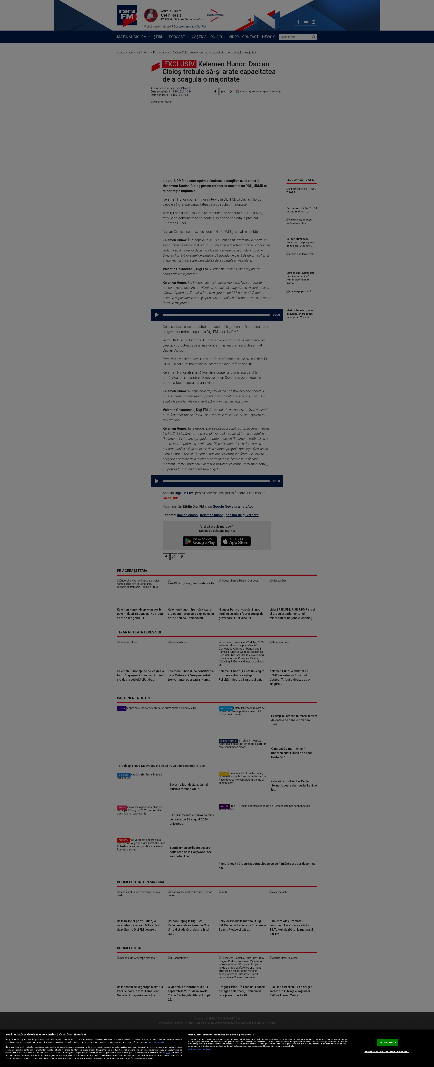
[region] (217, 1048)
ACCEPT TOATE (388, 1042)
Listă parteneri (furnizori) (199, 1049)
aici (168, 1052)
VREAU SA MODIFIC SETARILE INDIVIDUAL (386, 1051)
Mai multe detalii (156, 1042)
